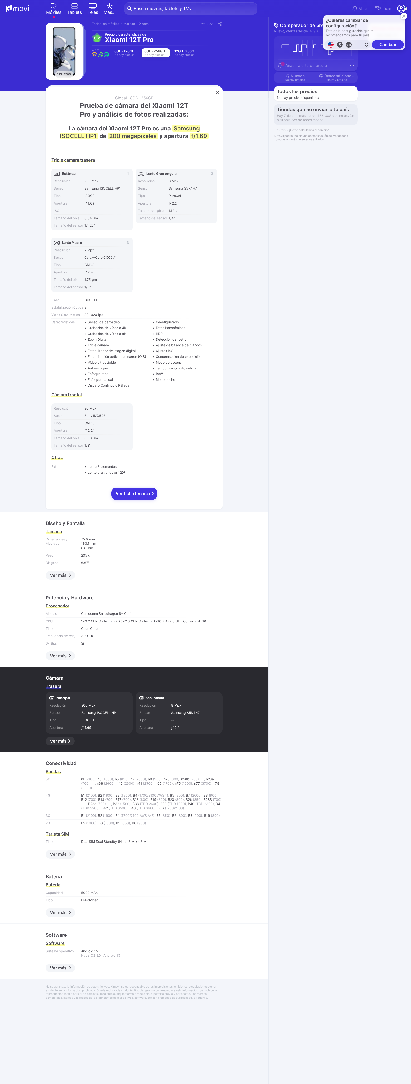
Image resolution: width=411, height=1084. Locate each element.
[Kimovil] (18, 8)
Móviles (53, 12)
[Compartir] (220, 23)
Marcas (129, 24)
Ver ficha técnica (133, 493)
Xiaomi (144, 24)
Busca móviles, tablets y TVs (162, 8)
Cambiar (387, 44)
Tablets (74, 12)
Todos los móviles (105, 24)
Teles (93, 12)
